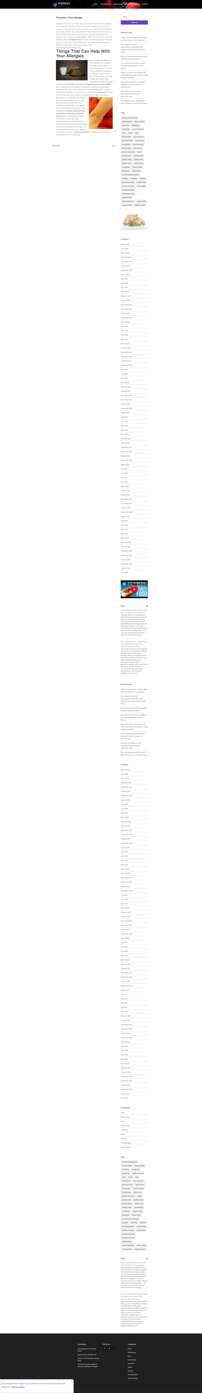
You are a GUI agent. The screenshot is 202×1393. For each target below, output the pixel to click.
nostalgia (125, 178)
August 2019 (125, 568)
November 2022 (126, 400)
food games (126, 144)
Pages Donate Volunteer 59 (87, 1354)
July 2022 (124, 417)
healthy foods (126, 163)
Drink (122, 1113)
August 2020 (125, 516)
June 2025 (124, 283)
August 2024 (125, 322)
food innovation (138, 144)
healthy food (138, 159)
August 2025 (125, 274)
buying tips (126, 129)
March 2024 (125, 343)
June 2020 (124, 525)
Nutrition (143, 178)
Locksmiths (126, 167)
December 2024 (126, 305)
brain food (125, 125)
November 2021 (126, 451)
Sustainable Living (128, 194)
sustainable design (128, 190)
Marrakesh (125, 171)
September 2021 (126, 460)
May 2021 (124, 477)
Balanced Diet (139, 121)
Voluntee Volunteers (132, 4)
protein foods (141, 182)
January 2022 (125, 443)
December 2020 (126, 499)
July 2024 (124, 326)
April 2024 (124, 339)
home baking (138, 163)
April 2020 (124, 534)
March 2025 (125, 292)
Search (134, 22)
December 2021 (126, 447)
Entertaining (125, 1117)
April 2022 (124, 430)
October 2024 (125, 313)
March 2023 (125, 382)
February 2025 (126, 296)
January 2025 (125, 300)
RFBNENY (64, 3)
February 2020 (126, 542)
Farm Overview (105, 4)
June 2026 (124, 248)
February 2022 (126, 439)
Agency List (118, 4)
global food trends (128, 152)
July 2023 (124, 369)
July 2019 (124, 572)
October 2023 (125, 361)
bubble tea (135, 125)
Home (96, 4)
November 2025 (126, 261)
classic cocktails (138, 129)
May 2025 (124, 287)
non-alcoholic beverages (130, 175)
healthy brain (126, 156)
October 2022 (125, 404)
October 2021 (125, 456)
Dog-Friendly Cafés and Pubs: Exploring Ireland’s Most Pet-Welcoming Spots (131, 93)
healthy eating (127, 159)
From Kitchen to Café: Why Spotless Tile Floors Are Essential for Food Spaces (133, 65)
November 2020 (126, 503)
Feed (123, 606)
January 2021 (125, 495)
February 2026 (126, 257)
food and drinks (127, 140)
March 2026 (125, 253)
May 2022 (124, 426)
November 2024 (126, 309)
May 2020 (124, 529)
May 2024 (124, 335)
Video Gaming (125, 1147)
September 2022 (126, 408)
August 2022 (125, 413)
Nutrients (134, 178)
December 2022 (126, 395)
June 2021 (124, 473)
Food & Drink (126, 137)
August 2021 (125, 464)
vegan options (127, 205)
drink (123, 133)
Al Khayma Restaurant (129, 118)
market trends (137, 167)
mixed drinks (136, 171)
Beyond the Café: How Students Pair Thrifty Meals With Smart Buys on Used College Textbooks (134, 75)
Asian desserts (127, 121)
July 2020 (124, 521)
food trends (138, 148)
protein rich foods (128, 186)
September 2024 (126, 318)
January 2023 (125, 391)
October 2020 (125, 508)
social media (141, 186)
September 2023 (126, 365)
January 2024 (125, 348)
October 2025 (125, 266)
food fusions (140, 140)
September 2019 (126, 564)
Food (122, 1121)
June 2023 (124, 374)
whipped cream (139, 205)
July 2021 (124, 469)
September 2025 (126, 270)
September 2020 (126, 512)
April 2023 (124, 378)
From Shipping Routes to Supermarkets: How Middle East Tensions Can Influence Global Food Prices (134, 644)
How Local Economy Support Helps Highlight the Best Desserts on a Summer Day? (133, 84)
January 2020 (125, 547)
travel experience (128, 201)
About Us (145, 4)
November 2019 (126, 555)
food (136, 133)
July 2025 (124, 279)
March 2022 (125, 434)
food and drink (138, 137)
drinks (130, 133)
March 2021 (125, 486)
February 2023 (126, 387)
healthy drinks (138, 156)
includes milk (97, 89)
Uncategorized (126, 1143)
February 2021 (126, 490)
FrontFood (124, 1130)
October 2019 (125, 559)
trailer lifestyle (127, 197)
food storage (126, 148)
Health (139, 152)
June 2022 (124, 421)
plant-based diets (128, 182)
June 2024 (124, 330)
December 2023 (126, 352)
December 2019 (126, 551)
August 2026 (125, 244)
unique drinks (141, 201)
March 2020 (125, 538)
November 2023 (126, 356)
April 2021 (124, 482)
